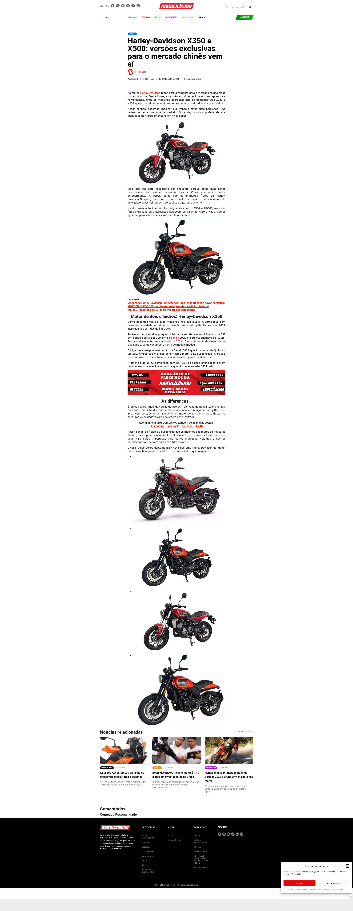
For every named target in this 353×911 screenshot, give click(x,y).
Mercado (157, 768)
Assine (197, 835)
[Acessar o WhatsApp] (138, 6)
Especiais (145, 17)
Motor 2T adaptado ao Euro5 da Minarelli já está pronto (161, 310)
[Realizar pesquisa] (250, 7)
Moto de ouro (147, 856)
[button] (347, 866)
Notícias (132, 17)
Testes (157, 17)
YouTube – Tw (190, 426)
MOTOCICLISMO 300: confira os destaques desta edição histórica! (168, 306)
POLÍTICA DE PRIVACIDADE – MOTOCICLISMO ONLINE (323, 889)
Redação (142, 71)
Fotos (170, 835)
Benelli (175, 338)
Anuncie (197, 846)
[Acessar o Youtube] (123, 6)
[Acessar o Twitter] (118, 6)
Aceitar (299, 883)
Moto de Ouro (188, 17)
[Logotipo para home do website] (176, 6)
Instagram (157, 426)
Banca (202, 17)
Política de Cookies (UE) (147, 870)
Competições (171, 17)
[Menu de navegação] (101, 18)
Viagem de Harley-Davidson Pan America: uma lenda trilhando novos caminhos (176, 303)
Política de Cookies (295, 889)
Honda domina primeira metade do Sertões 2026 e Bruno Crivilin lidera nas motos (229, 777)
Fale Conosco (200, 851)
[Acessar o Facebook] (113, 6)
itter (201, 426)
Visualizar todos (245, 731)
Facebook (173, 426)
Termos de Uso (201, 867)
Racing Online (174, 840)
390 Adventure (106, 768)
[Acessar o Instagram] (128, 6)
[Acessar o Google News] (133, 6)
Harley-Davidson (150, 93)
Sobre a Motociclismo (147, 836)
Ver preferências (332, 883)
